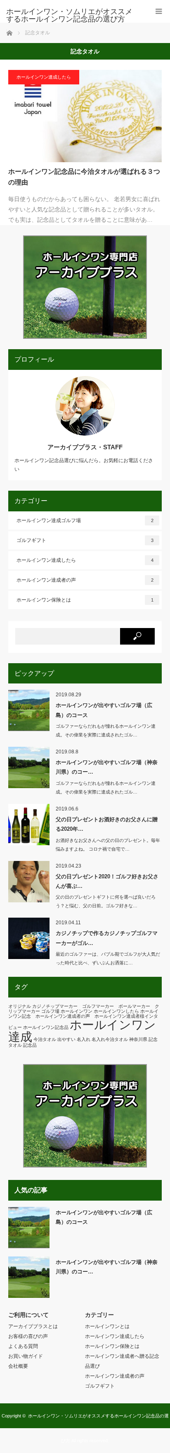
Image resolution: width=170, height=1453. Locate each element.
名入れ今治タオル (110, 1039)
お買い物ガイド (25, 1356)
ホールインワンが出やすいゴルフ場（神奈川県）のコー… (107, 767)
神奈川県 (138, 1039)
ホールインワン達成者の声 (85, 580)
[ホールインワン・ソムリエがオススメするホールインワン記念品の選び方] (72, 15)
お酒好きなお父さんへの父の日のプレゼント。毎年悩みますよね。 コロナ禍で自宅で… (108, 844)
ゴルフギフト (85, 540)
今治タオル (44, 1039)
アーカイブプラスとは (33, 1326)
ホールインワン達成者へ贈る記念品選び (122, 1361)
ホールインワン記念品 (45, 1027)
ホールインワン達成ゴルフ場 (85, 520)
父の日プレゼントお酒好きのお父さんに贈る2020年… (107, 824)
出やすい (66, 1039)
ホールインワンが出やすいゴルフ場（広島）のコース (104, 710)
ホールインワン (76, 1011)
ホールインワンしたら (116, 1011)
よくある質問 (23, 1346)
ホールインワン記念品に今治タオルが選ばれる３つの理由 (84, 177)
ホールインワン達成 (82, 1030)
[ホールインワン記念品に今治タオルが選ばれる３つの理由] (85, 116)
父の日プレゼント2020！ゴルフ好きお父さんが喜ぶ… (107, 881)
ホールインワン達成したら (44, 76)
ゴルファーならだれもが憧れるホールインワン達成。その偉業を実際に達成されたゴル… (106, 730)
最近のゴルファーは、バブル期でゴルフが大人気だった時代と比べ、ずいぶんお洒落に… (108, 958)
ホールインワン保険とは (85, 600)
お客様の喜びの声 (28, 1336)
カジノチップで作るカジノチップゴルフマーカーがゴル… (107, 938)
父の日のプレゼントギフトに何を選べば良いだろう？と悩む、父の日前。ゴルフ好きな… (106, 901)
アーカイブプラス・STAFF (85, 447)
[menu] (158, 11)
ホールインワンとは (107, 1326)
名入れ (83, 1039)
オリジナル (19, 1006)
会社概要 (18, 1366)
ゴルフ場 (50, 1011)
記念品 (30, 1045)
